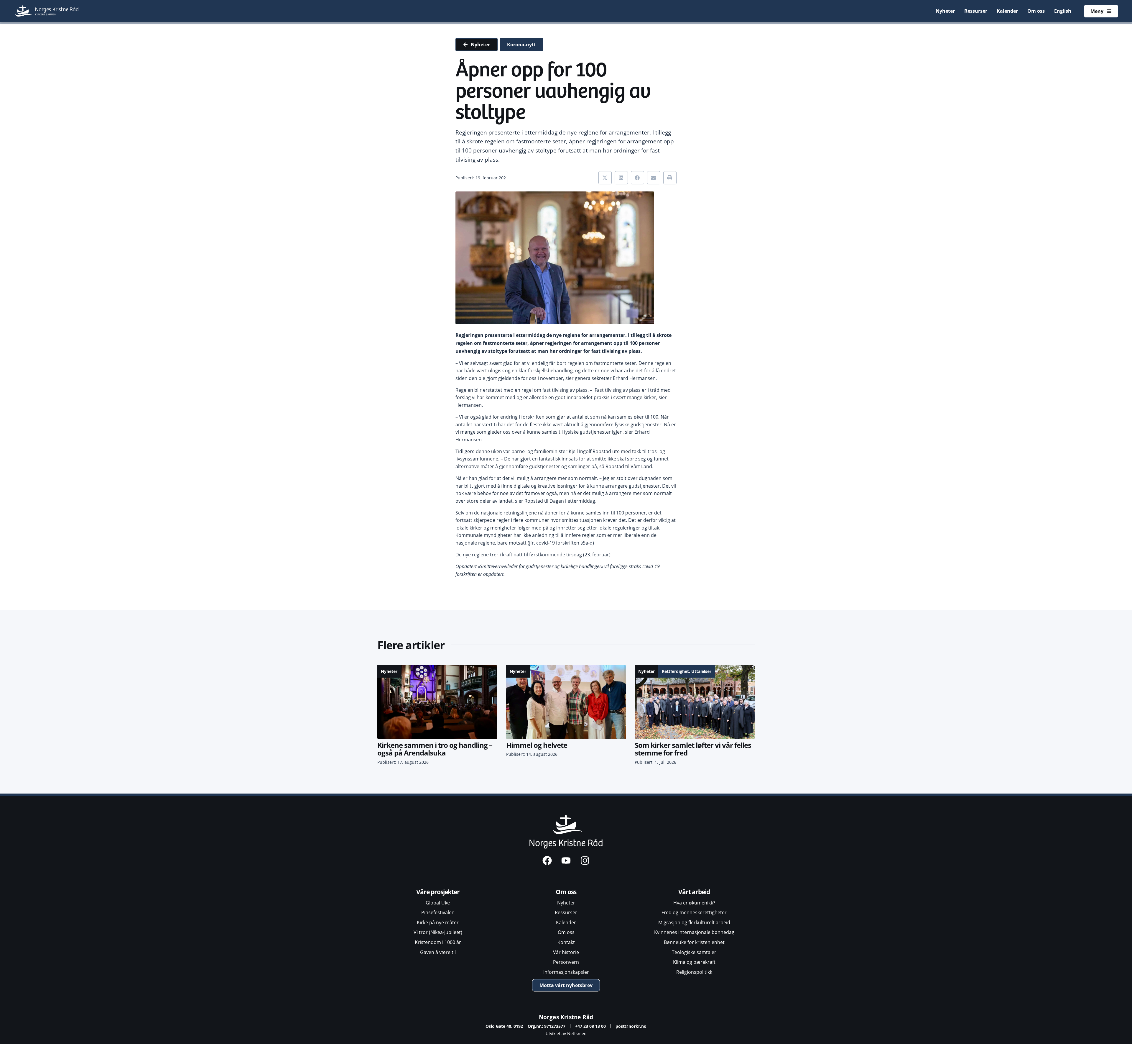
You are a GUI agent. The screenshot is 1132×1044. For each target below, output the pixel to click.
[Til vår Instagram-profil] (585, 860)
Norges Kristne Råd (566, 1017)
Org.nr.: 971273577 (546, 1026)
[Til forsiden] (47, 11)
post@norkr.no (631, 1026)
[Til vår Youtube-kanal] (566, 860)
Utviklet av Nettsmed (566, 1033)
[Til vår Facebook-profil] (547, 860)
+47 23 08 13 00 (590, 1026)
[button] (605, 177)
